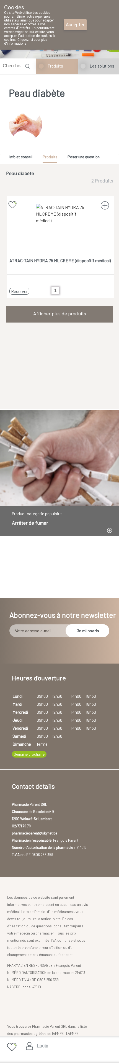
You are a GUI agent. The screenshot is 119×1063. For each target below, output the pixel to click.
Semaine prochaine (29, 754)
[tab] (22, 158)
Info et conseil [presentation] (20, 156)
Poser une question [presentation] (84, 156)
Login (42, 1045)
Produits (55, 65)
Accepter (75, 24)
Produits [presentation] (50, 156)
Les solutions (102, 65)
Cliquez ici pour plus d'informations (26, 41)
